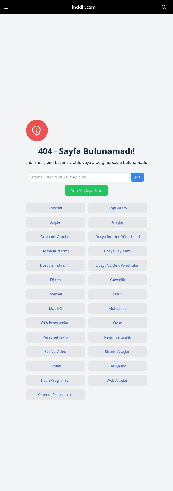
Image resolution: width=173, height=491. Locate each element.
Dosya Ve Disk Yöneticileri (117, 265)
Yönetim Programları (55, 394)
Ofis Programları (55, 322)
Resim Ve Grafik (117, 337)
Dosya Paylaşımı (117, 251)
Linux (117, 294)
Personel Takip (55, 337)
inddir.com (84, 7)
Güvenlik (117, 279)
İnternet (55, 294)
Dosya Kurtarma (55, 251)
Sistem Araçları (117, 351)
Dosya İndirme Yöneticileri (117, 236)
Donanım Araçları (55, 236)
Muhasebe (118, 308)
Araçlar (118, 222)
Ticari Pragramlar (55, 380)
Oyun (117, 322)
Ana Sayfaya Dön (86, 190)
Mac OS (55, 308)
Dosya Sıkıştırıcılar (55, 265)
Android (55, 207)
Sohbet (55, 365)
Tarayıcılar (117, 365)
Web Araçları (117, 380)
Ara (137, 177)
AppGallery (117, 207)
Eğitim (55, 279)
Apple (55, 222)
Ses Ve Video (55, 351)
